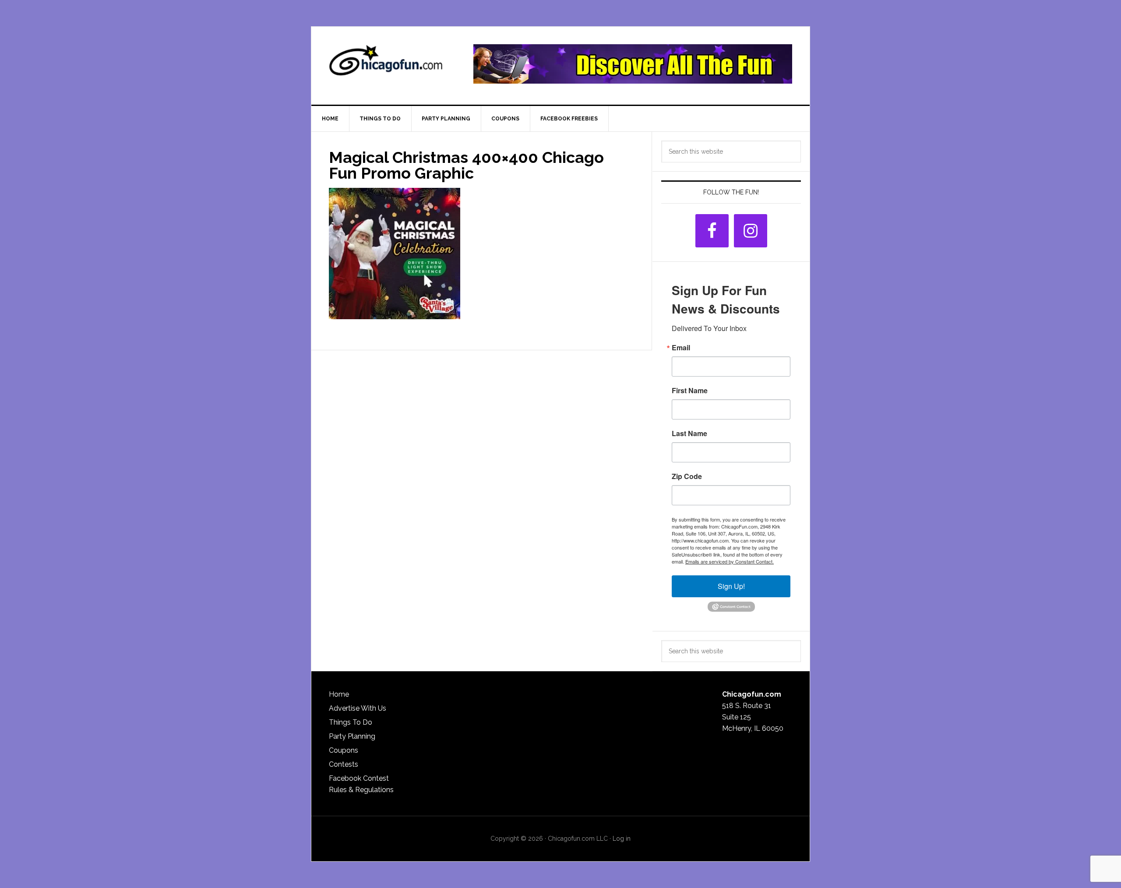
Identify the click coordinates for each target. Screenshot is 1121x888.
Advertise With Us (357, 708)
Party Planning (352, 736)
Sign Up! (731, 586)
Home (339, 694)
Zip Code (687, 476)
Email (681, 347)
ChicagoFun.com (386, 64)
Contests (343, 764)
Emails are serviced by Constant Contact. (729, 561)
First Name (690, 390)
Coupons (343, 750)
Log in (622, 838)
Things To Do (350, 722)
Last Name (689, 433)
